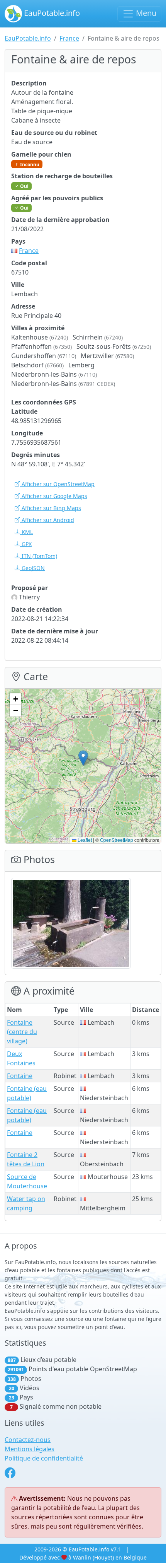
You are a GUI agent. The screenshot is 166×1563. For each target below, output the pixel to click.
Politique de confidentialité (44, 1458)
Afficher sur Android (47, 520)
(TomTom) (39, 556)
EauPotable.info (51, 13)
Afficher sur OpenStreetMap (57, 484)
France (69, 38)
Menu (145, 13)
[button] (83, 758)
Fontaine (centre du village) (22, 1031)
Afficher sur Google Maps (53, 496)
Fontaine (19, 1076)
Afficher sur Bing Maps (50, 508)
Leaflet (84, 839)
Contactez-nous (28, 1439)
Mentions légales (29, 1449)
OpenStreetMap (116, 839)
